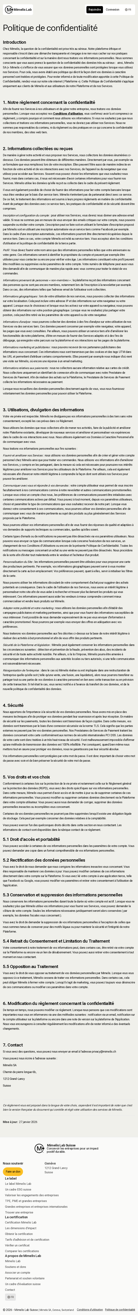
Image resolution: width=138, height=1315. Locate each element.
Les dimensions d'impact (20, 1228)
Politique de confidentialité (120, 1309)
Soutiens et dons (15, 1267)
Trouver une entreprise (19, 1212)
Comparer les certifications (22, 1251)
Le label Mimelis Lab (18, 1183)
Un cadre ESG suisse (18, 1189)
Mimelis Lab (12, 1261)
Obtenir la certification (19, 1234)
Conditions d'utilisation (90, 1309)
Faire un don (13, 1171)
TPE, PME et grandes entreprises (26, 1201)
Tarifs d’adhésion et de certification (27, 1239)
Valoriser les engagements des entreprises (32, 1195)
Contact (10, 1290)
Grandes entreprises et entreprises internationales (36, 1206)
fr (129, 9)
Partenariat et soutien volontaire (25, 1278)
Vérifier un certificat (17, 1245)
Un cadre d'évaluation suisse (23, 1284)
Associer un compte (17, 1272)
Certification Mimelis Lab (20, 1222)
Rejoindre (95, 9)
